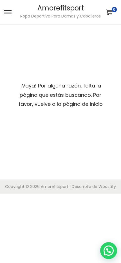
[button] (108, 250)
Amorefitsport (60, 8)
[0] (109, 12)
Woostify (107, 186)
